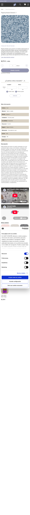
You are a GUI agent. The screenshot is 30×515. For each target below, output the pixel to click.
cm (12, 89)
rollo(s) (18, 65)
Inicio (2, 9)
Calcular (15, 95)
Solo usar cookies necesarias (15, 285)
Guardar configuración (15, 281)
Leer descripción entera (7, 57)
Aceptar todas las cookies (15, 277)
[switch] (26, 258)
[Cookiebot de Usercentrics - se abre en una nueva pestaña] (22, 229)
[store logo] (15, 5)
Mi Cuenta (28, 4)
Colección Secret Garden (8, 46)
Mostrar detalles (21, 273)
